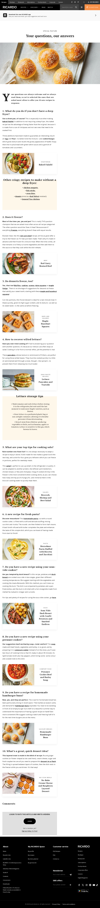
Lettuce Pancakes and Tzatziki (46, 382)
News (4, 851)
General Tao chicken (31, 199)
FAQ (54, 855)
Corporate (52, 2)
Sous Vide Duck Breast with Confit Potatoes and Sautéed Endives (45, 617)
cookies (25, 285)
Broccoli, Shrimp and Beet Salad (45, 498)
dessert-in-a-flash (48, 761)
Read (44, 7)
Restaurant (21, 2)
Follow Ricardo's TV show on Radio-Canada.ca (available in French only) (12, 890)
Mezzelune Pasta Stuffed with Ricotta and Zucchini (45, 550)
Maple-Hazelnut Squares (45, 324)
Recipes (4, 2)
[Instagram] (86, 885)
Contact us (56, 859)
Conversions (6, 880)
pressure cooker (22, 650)
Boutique (12, 2)
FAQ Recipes (56, 851)
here (54, 597)
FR (84, 2)
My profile (31, 851)
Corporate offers (83, 870)
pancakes (11, 355)
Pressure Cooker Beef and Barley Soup (46, 675)
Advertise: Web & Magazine (11, 869)
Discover (34, 7)
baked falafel (8, 121)
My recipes (31, 855)
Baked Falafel (45, 164)
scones (31, 285)
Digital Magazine (83, 878)
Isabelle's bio (7, 859)
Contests (5, 876)
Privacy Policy (56, 904)
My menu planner (33, 859)
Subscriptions (31, 2)
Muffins (17, 285)
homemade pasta (31, 518)
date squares (40, 285)
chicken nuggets (31, 187)
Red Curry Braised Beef (45, 264)
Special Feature (50, 31)
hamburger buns (22, 706)
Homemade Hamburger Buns (45, 735)
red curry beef (26, 236)
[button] (76, 7)
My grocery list (32, 863)
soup (53, 644)
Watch (50, 7)
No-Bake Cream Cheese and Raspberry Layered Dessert (45, 786)
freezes (14, 230)
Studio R (5, 872)
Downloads (6, 884)
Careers (60, 2)
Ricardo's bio (7, 855)
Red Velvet (34, 196)
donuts (18, 196)
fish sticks (30, 190)
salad (8, 466)
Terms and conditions (68, 904)
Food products (42, 2)
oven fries (30, 193)
